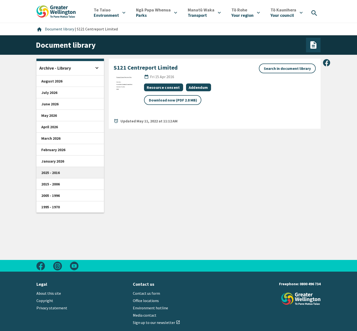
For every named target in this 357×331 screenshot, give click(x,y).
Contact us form (146, 293)
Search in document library (287, 68)
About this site (48, 293)
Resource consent (163, 87)
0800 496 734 (310, 283)
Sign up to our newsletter (156, 322)
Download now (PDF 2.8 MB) (173, 100)
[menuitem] (109, 12)
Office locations (146, 300)
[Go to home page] (56, 11)
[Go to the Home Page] (301, 298)
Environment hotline (150, 307)
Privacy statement (51, 307)
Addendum (198, 87)
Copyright (44, 300)
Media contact (144, 315)
